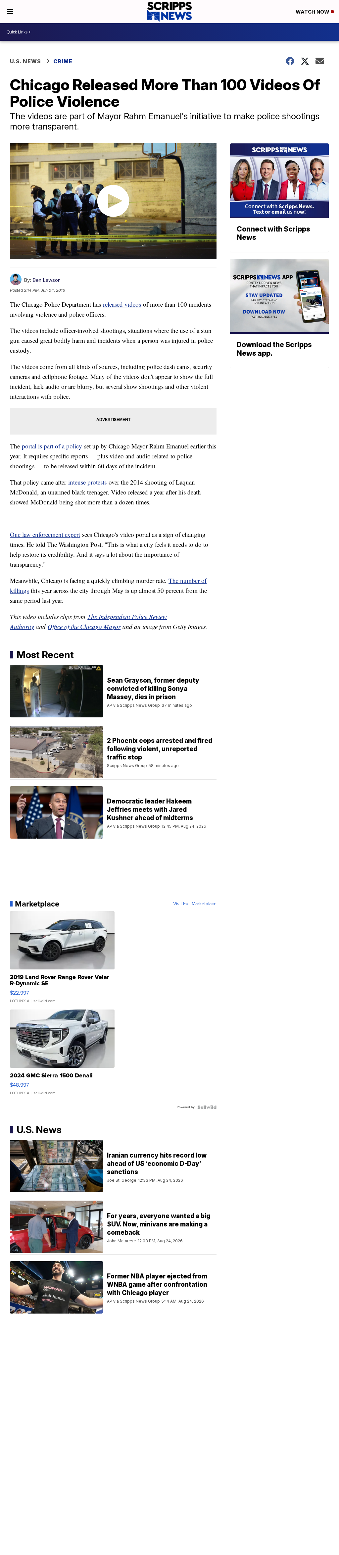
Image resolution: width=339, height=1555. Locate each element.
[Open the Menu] (10, 11)
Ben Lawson (46, 280)
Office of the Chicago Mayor (84, 626)
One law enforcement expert (45, 534)
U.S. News (25, 61)
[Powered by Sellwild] (207, 1107)
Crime (63, 61)
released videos (122, 304)
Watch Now (313, 12)
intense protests (87, 482)
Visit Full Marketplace (195, 904)
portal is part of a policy (52, 446)
